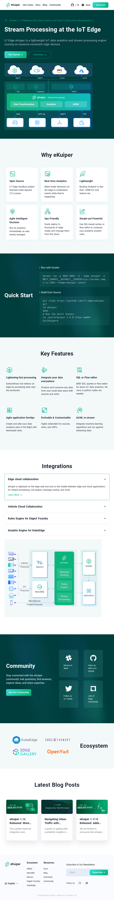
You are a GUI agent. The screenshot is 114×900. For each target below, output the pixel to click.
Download (100, 5)
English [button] (11, 883)
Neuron (30, 877)
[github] (79, 883)
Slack (88, 5)
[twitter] (86, 883)
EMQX (29, 869)
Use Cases (28, 5)
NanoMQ (31, 873)
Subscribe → (98, 872)
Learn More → (15, 495)
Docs (38, 5)
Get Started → (15, 54)
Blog (45, 5)
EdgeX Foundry (33, 881)
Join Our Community (18, 692)
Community (55, 5)
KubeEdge (31, 885)
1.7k (77, 5)
